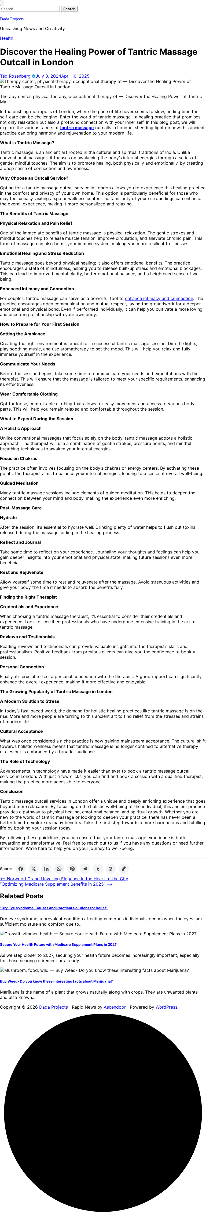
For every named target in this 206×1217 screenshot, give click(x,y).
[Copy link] (124, 869)
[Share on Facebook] (21, 869)
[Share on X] (33, 869)
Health (6, 38)
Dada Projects (12, 19)
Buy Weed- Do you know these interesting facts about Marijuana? (56, 981)
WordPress (166, 1007)
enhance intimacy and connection (159, 298)
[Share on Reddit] (85, 869)
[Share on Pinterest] (72, 869)
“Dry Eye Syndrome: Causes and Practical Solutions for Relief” (54, 908)
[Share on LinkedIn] (46, 869)
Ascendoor (115, 1007)
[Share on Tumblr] (98, 869)
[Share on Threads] (111, 869)
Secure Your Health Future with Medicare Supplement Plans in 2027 (58, 944)
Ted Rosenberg (15, 76)
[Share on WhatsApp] (59, 869)
